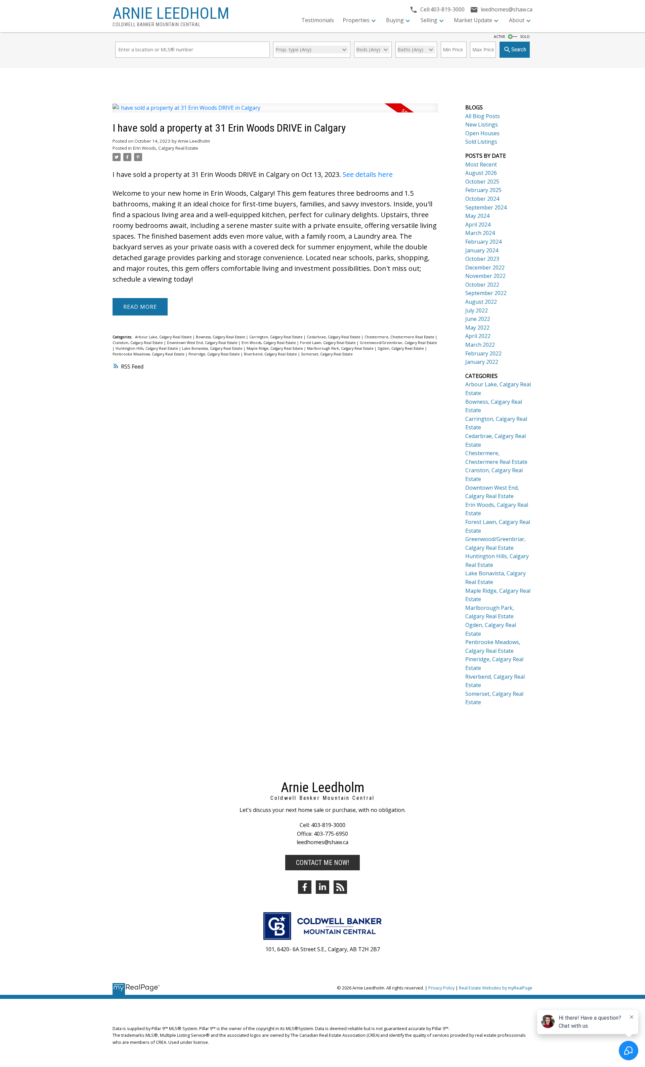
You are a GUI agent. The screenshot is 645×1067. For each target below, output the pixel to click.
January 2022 (481, 362)
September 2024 (486, 207)
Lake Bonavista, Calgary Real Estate (213, 348)
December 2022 (485, 267)
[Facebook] (304, 887)
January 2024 (481, 250)
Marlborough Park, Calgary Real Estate (341, 348)
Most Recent (481, 164)
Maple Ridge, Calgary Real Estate (275, 348)
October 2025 (482, 181)
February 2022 (483, 353)
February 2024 (483, 241)
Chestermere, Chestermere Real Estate (399, 337)
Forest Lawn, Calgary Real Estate (328, 342)
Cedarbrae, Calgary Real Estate (334, 337)
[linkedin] (322, 887)
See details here (368, 174)
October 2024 (482, 198)
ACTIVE (499, 36)
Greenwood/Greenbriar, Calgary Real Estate (398, 342)
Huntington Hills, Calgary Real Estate (147, 348)
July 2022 (476, 310)
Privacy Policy (441, 988)
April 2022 (477, 336)
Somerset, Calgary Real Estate (327, 354)
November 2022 (485, 276)
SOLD (525, 36)
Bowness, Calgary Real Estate (221, 337)
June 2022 (477, 319)
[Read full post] (275, 111)
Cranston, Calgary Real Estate (138, 342)
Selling (429, 20)
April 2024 (477, 224)
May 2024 (477, 216)
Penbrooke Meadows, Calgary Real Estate (149, 354)
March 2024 (480, 233)
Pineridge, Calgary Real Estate (214, 354)
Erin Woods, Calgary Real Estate (165, 148)
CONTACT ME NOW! (322, 863)
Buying (395, 20)
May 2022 (477, 327)
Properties (356, 20)
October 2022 (482, 284)
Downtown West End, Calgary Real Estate (203, 342)
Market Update (473, 20)
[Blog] (340, 887)
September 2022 (486, 293)
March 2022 (480, 344)
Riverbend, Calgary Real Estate (271, 354)
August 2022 (481, 301)
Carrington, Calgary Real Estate (276, 337)
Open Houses (482, 133)
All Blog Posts (482, 116)
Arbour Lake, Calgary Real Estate (164, 337)
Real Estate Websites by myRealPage (495, 988)
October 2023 (482, 258)
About (516, 20)
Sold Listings (481, 141)
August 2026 (481, 173)
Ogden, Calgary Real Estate (401, 348)
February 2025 (483, 190)
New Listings (481, 124)
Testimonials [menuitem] (317, 20)
